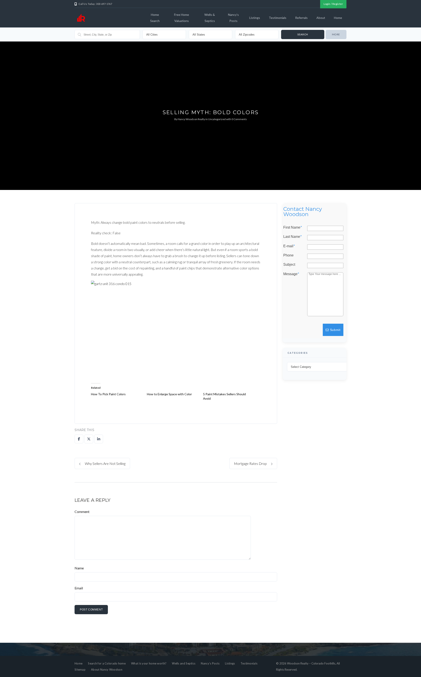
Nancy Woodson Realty (191, 119)
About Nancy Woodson (106, 669)
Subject (289, 264)
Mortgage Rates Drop (251, 463)
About (320, 18)
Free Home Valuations (181, 18)
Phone (288, 255)
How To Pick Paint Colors (108, 394)
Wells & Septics (209, 18)
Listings (254, 18)
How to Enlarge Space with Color (169, 394)
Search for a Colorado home (107, 663)
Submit (335, 330)
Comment (82, 511)
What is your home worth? (148, 663)
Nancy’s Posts (233, 18)
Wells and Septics (183, 663)
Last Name (292, 236)
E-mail (289, 246)
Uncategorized (217, 119)
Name (79, 568)
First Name (292, 227)
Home (338, 18)
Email (79, 588)
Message (291, 274)
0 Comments (239, 119)
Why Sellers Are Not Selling (104, 463)
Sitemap (80, 669)
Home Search (155, 18)
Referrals (301, 18)
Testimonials (277, 18)
